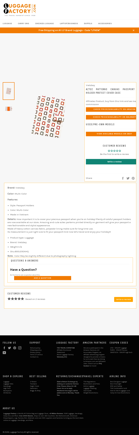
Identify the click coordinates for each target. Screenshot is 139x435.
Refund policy (35, 348)
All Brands (7, 393)
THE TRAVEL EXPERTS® (66, 348)
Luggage (7, 23)
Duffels (88, 23)
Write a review (123, 299)
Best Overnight (115, 384)
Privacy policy (35, 352)
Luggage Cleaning (89, 388)
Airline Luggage (88, 386)
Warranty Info (62, 357)
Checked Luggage (44, 23)
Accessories (105, 23)
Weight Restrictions (90, 393)
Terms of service (36, 355)
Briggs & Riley (35, 391)
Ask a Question (42, 278)
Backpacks (7, 391)
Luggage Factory (16, 432)
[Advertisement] (69, 54)
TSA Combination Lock (118, 388)
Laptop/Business (69, 23)
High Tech (7, 388)
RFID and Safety (116, 386)
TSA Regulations (89, 382)
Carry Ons (23, 23)
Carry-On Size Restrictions (120, 393)
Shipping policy (36, 350)
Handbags (7, 386)
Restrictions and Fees (91, 384)
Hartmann (34, 388)
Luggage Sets (8, 384)
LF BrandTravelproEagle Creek (34, 384)
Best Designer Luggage (118, 382)
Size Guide (87, 391)
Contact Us (34, 357)
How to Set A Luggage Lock (120, 391)
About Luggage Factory (65, 355)
